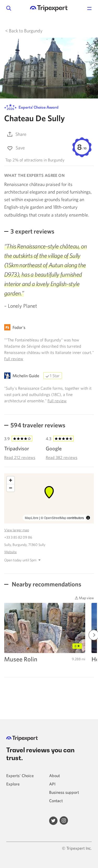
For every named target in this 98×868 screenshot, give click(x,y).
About (54, 775)
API (52, 784)
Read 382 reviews (61, 457)
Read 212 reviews (19, 457)
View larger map (16, 530)
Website (10, 552)
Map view (86, 598)
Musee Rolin (20, 659)
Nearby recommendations (45, 584)
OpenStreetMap (55, 517)
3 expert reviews (32, 231)
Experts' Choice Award (38, 107)
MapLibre (31, 517)
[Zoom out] (10, 488)
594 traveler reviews (37, 425)
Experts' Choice (20, 775)
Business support (64, 792)
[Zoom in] (10, 480)
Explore (13, 784)
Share (20, 134)
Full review (13, 358)
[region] (49, 498)
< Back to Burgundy (24, 30)
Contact (56, 800)
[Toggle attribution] (88, 518)
